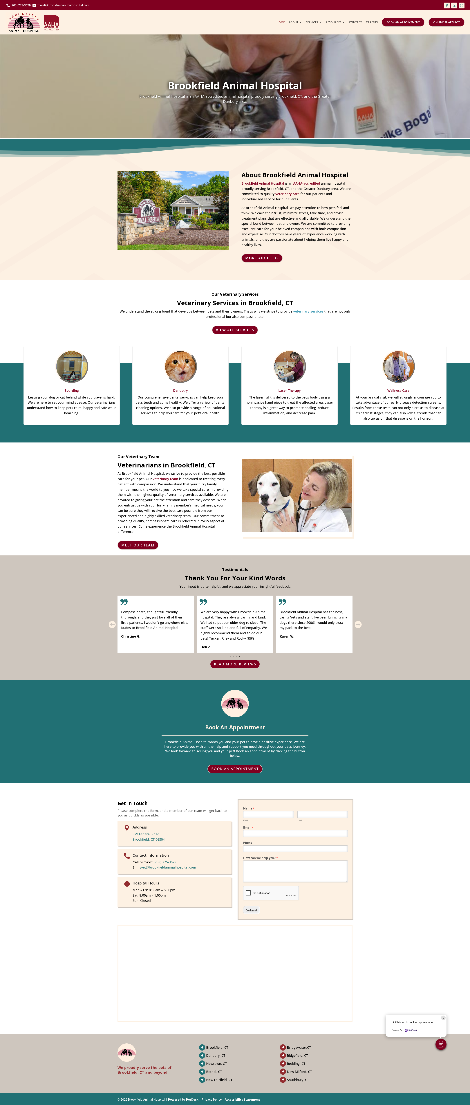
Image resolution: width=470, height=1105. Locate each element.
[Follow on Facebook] (447, 5)
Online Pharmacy (446, 22)
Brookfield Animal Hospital (262, 183)
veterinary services (308, 311)
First (245, 820)
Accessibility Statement (242, 1099)
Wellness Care (398, 390)
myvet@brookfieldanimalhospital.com (166, 867)
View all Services (235, 330)
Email (248, 827)
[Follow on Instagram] (461, 5)
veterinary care (287, 194)
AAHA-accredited (306, 183)
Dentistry (180, 390)
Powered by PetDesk (183, 1099)
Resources (333, 22)
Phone (247, 843)
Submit (251, 910)
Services (312, 22)
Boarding (71, 390)
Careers (372, 22)
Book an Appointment (403, 22)
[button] (440, 1044)
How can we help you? (260, 858)
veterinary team (165, 479)
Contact (355, 22)
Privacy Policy (212, 1099)
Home (280, 22)
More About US (262, 258)
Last (299, 820)
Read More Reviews (235, 664)
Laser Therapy (289, 390)
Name (249, 808)
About (293, 22)
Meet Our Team (138, 545)
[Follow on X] (454, 5)
